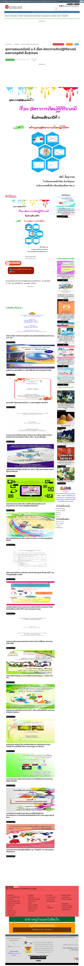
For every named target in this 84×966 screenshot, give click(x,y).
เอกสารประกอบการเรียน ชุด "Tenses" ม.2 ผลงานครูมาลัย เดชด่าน (65, 381)
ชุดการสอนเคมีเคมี (46, 281)
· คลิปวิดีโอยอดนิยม (50, 901)
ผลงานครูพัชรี (27, 283)
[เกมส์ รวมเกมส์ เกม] (59, 16)
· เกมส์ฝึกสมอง (49, 908)
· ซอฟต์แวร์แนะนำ (11, 905)
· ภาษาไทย (29, 903)
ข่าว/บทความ (69, 44)
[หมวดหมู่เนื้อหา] (37, 16)
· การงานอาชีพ (30, 911)
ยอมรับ (81, 1)
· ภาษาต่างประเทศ (31, 901)
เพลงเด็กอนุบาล (59, 527)
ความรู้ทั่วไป (16, 44)
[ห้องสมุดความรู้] (28, 16)
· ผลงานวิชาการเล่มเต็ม (66, 908)
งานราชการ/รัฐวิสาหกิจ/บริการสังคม (30, 44)
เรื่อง (9, 283)
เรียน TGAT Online (60, 521)
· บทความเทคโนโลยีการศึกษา (13, 897)
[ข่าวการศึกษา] (14, 16)
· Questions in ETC (12, 913)
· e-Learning (10, 899)
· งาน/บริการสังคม (50, 899)
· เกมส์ (47, 906)
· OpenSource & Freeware (14, 903)
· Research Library (11, 911)
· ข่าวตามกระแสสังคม (51, 897)
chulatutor (58, 525)
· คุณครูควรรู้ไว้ (64, 904)
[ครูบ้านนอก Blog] (20, 16)
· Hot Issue (10, 909)
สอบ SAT (58, 516)
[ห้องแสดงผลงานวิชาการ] (45, 16)
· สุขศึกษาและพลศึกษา (32, 905)
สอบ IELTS (58, 512)
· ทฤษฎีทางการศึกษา (66, 895)
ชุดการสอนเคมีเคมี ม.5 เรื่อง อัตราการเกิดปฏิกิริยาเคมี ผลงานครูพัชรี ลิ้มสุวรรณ (23, 281)
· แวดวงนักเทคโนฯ (11, 915)
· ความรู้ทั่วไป (30, 895)
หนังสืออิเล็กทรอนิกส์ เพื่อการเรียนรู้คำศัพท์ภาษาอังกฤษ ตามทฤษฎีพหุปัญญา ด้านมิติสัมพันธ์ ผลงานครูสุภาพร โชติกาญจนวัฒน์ (65, 317)
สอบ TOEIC (58, 514)
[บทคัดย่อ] (54, 16)
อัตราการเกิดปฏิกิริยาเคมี (17, 283)
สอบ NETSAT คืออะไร (60, 510)
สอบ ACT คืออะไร (59, 523)
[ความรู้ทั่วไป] (64, 16)
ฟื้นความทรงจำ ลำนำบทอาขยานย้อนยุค (65, 443)
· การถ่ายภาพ (10, 907)
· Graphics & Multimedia (13, 901)
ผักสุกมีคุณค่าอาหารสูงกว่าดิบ (65, 481)
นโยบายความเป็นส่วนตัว (52, 1)
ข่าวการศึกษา (8, 44)
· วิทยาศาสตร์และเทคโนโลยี (33, 899)
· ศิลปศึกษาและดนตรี (32, 909)
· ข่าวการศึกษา (49, 895)
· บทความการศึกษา (65, 897)
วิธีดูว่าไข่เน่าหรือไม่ (65, 425)
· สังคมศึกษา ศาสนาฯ (32, 907)
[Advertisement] (42, 31)
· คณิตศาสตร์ (30, 897)
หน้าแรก (77, 44)
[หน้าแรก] (7, 16)
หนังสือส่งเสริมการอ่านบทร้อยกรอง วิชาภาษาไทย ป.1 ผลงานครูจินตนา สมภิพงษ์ (66, 296)
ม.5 (6, 283)
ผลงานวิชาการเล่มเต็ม (58, 44)
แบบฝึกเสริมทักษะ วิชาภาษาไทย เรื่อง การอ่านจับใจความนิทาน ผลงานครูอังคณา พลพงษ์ (65, 276)
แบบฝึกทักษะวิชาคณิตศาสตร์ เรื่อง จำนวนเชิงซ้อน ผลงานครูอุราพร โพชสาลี (65, 212)
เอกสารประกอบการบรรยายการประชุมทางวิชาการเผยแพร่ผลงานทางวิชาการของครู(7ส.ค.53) (65, 462)
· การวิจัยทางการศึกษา (66, 899)
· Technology (10, 895)
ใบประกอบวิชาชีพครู (60, 508)
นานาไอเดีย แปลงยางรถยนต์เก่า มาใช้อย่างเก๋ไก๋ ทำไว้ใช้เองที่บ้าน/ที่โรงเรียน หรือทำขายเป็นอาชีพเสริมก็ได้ (66, 406)
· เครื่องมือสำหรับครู (65, 910)
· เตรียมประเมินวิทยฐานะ (66, 906)
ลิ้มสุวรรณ (33, 283)
